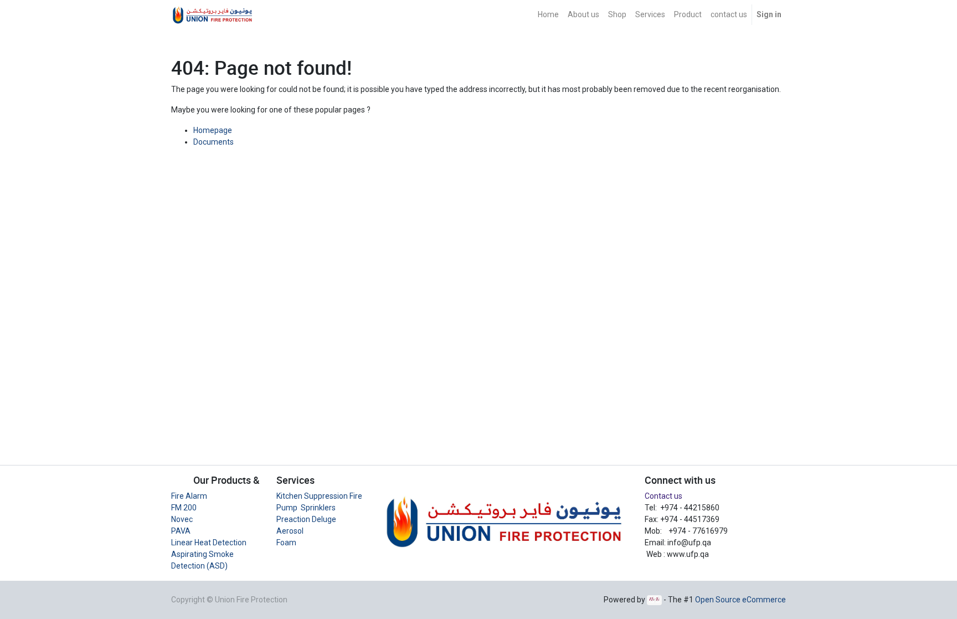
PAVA (181, 530)
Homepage (212, 130)
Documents (213, 141)
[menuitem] (548, 14)
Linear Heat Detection (208, 542)
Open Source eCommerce (740, 599)
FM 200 (184, 507)
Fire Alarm (189, 496)
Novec (182, 519)
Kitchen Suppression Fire (319, 496)
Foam (286, 542)
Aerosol (289, 530)
